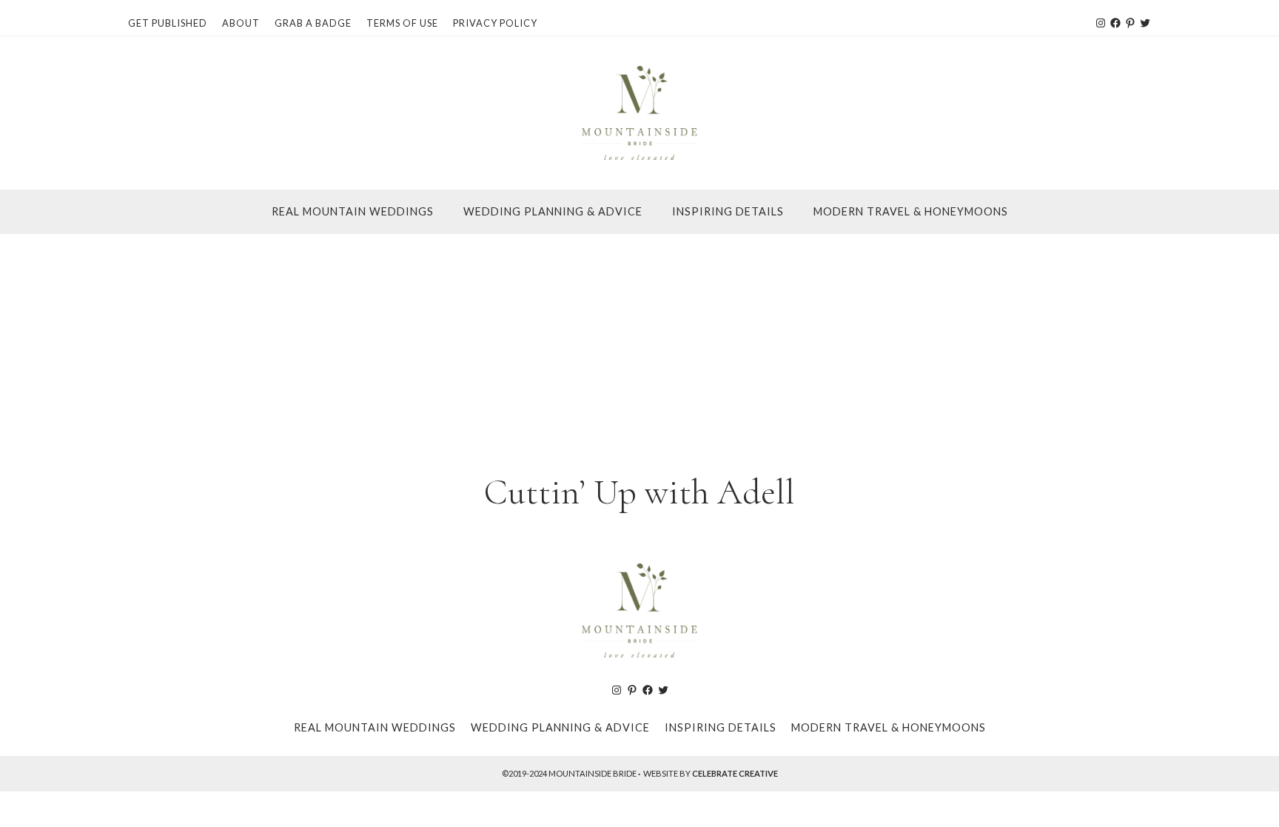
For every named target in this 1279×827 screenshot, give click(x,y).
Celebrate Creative (735, 773)
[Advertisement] (639, 345)
